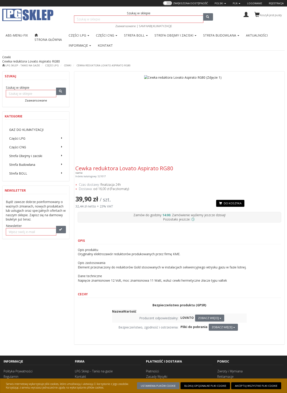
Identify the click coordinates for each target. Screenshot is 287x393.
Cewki (67, 65)
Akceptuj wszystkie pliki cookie (256, 385)
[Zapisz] (61, 229)
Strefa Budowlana (220, 35)
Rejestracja (276, 3)
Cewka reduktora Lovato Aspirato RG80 (103, 65)
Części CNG (105, 35)
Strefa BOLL (135, 35)
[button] (220, 3)
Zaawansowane (125, 26)
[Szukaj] (208, 17)
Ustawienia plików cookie (158, 385)
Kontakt (80, 376)
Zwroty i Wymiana (230, 371)
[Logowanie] (246, 14)
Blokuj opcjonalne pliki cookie (205, 385)
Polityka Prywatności (18, 371)
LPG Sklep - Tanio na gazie (94, 371)
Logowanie (254, 3)
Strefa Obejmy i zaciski (174, 35)
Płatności (152, 371)
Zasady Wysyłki (156, 376)
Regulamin (11, 376)
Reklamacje (225, 376)
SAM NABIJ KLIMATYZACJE (155, 26)
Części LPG (78, 35)
